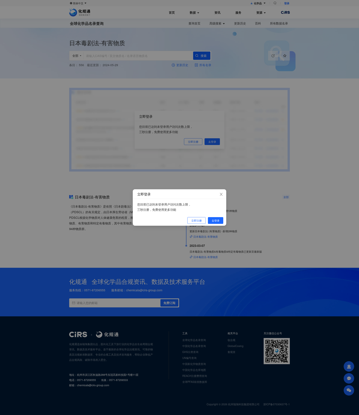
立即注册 (196, 220)
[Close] (221, 194)
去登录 (216, 220)
